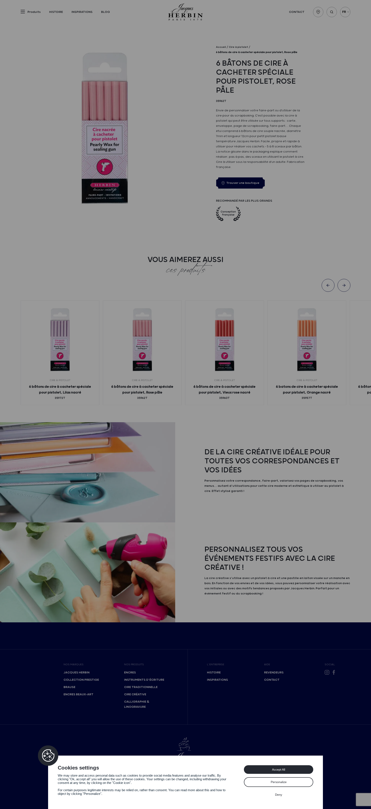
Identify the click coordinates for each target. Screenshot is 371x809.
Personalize (279, 782)
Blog (105, 12)
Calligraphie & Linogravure (136, 704)
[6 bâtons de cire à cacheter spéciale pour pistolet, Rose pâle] (142, 340)
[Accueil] (185, 11)
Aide (267, 664)
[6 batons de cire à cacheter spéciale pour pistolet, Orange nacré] (307, 340)
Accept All (278, 769)
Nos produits (134, 664)
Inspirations (82, 12)
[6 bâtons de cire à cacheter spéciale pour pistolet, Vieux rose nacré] (224, 340)
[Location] (318, 12)
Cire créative (135, 694)
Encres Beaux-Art (78, 694)
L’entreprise (215, 664)
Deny (278, 794)
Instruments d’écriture (144, 680)
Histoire (56, 12)
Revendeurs (274, 672)
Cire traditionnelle (141, 687)
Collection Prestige (81, 680)
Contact (296, 12)
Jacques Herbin (77, 672)
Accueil (221, 47)
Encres (130, 672)
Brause (69, 687)
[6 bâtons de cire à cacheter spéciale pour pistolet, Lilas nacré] (60, 340)
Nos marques (74, 664)
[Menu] (23, 12)
